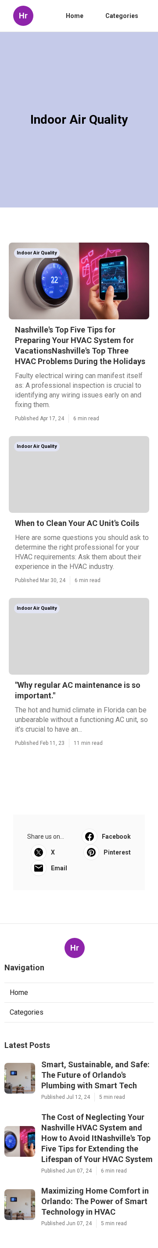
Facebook (116, 836)
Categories (121, 15)
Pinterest (117, 852)
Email (59, 868)
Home (74, 15)
